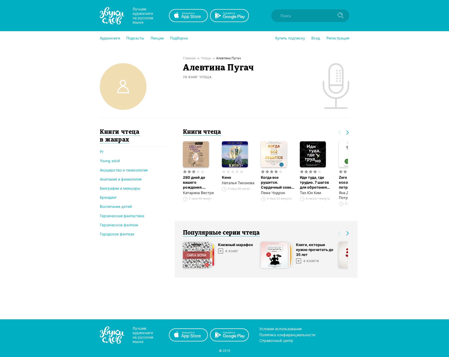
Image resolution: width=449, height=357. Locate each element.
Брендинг (108, 197)
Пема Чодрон (273, 192)
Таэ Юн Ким (310, 192)
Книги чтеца (202, 132)
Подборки (179, 38)
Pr (101, 151)
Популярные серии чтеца (221, 233)
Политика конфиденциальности (287, 335)
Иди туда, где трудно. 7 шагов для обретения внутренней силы (315, 182)
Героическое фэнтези (119, 225)
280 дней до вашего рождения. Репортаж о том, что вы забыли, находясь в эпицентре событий (198, 182)
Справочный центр (276, 340)
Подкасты (135, 38)
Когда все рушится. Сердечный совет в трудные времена (277, 182)
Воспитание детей (116, 206)
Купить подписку (290, 38)
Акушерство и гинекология (124, 170)
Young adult (110, 160)
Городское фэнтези (117, 234)
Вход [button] (315, 38)
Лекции (157, 38)
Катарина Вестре (198, 192)
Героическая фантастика (122, 216)
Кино (226, 177)
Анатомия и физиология (121, 179)
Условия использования (280, 329)
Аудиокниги (110, 38)
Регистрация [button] (337, 38)
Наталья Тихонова (238, 183)
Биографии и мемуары (120, 188)
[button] (110, 38)
